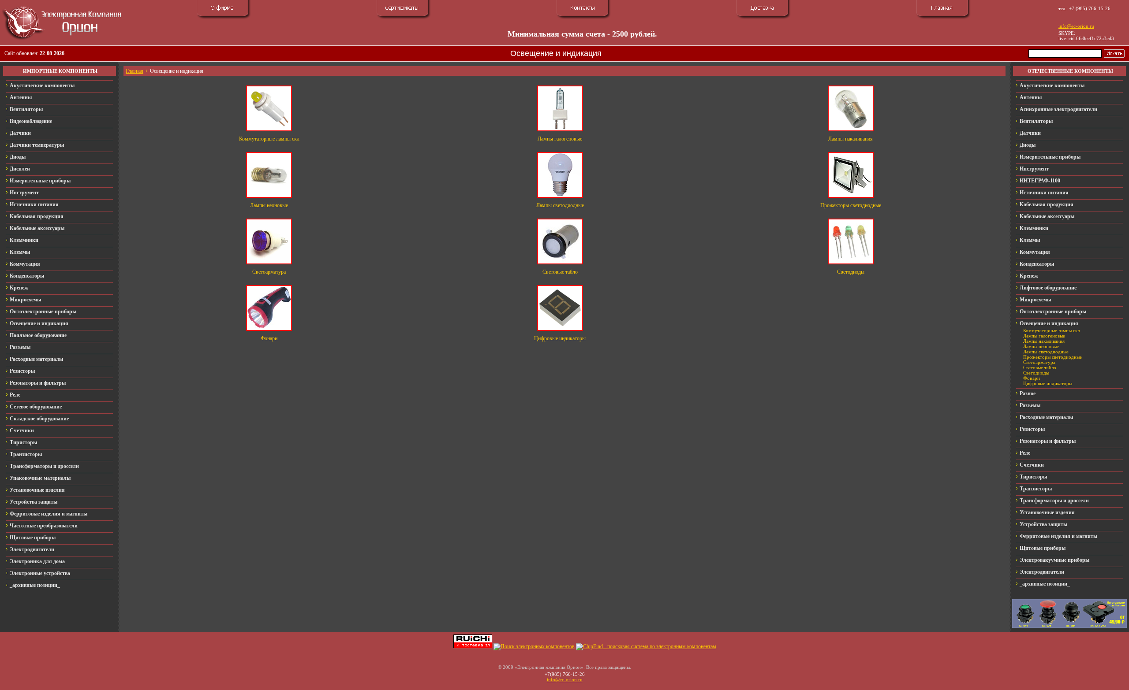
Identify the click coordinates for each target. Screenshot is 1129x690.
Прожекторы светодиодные (850, 205)
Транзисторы (26, 454)
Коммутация (25, 264)
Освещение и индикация (39, 323)
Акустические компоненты (42, 85)
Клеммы (20, 252)
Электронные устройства (40, 573)
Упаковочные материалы (40, 478)
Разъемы (20, 347)
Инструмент (24, 192)
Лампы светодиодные (560, 205)
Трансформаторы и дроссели (44, 466)
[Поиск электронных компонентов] (534, 646)
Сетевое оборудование (36, 407)
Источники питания (34, 204)
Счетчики (22, 430)
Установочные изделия (37, 490)
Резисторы (22, 371)
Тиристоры (23, 442)
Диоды (18, 157)
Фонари (269, 338)
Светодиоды (850, 272)
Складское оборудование (39, 418)
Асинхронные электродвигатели (1058, 109)
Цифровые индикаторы (560, 338)
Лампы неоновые (269, 205)
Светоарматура (269, 272)
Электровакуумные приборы (1054, 560)
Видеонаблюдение (31, 121)
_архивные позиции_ (35, 585)
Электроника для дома (37, 561)
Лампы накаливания (850, 139)
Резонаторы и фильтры (38, 383)
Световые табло (560, 272)
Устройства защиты (33, 502)
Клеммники (24, 240)
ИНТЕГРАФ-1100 (1040, 181)
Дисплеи (20, 169)
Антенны (21, 97)
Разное (1028, 393)
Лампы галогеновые (560, 139)
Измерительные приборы (40, 181)
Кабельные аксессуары (37, 228)
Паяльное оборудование (38, 335)
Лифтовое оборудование (1048, 288)
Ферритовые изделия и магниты (48, 514)
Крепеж (19, 288)
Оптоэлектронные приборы (43, 311)
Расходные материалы (36, 359)
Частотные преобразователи (44, 526)
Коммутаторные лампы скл (269, 139)
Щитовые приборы (33, 537)
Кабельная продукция (37, 216)
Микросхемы (25, 300)
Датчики (20, 133)
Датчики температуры (37, 145)
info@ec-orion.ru (1076, 26)
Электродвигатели (32, 549)
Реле (15, 395)
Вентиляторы (26, 109)
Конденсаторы (27, 276)
